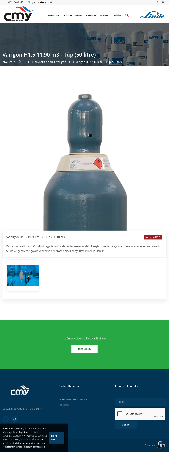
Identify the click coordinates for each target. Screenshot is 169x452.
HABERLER (91, 15)
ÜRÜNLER (67, 15)
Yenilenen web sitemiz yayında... (74, 399)
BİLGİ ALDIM (54, 437)
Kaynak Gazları (43, 62)
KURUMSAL (53, 15)
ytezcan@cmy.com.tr (42, 2)
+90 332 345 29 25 (14, 2)
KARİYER (104, 15)
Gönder (126, 424)
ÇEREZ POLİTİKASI (31, 439)
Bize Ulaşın (84, 348)
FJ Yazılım (150, 445)
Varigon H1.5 (64, 62)
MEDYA (79, 15)
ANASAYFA (9, 62)
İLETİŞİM (116, 15)
